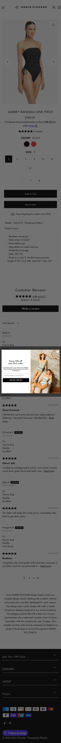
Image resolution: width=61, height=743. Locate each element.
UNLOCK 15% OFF (15, 380)
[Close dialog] (57, 351)
